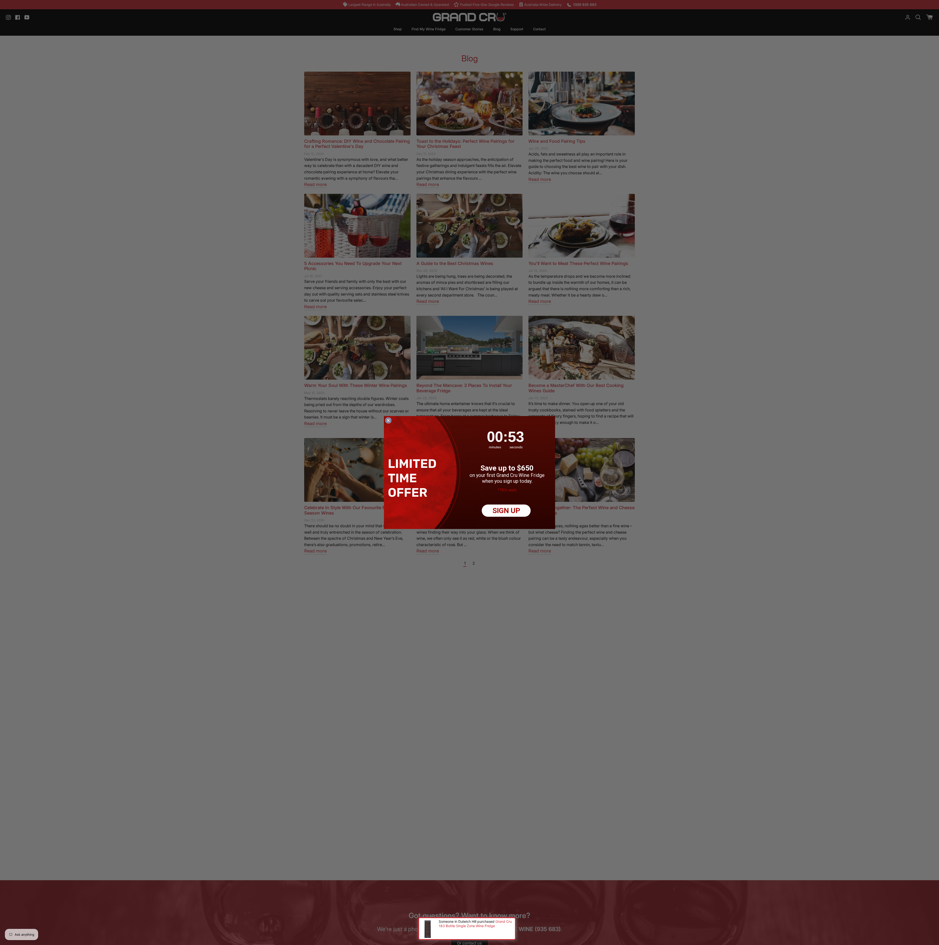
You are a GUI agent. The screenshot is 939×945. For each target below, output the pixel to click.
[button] (413, 478)
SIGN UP (506, 510)
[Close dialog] (388, 420)
